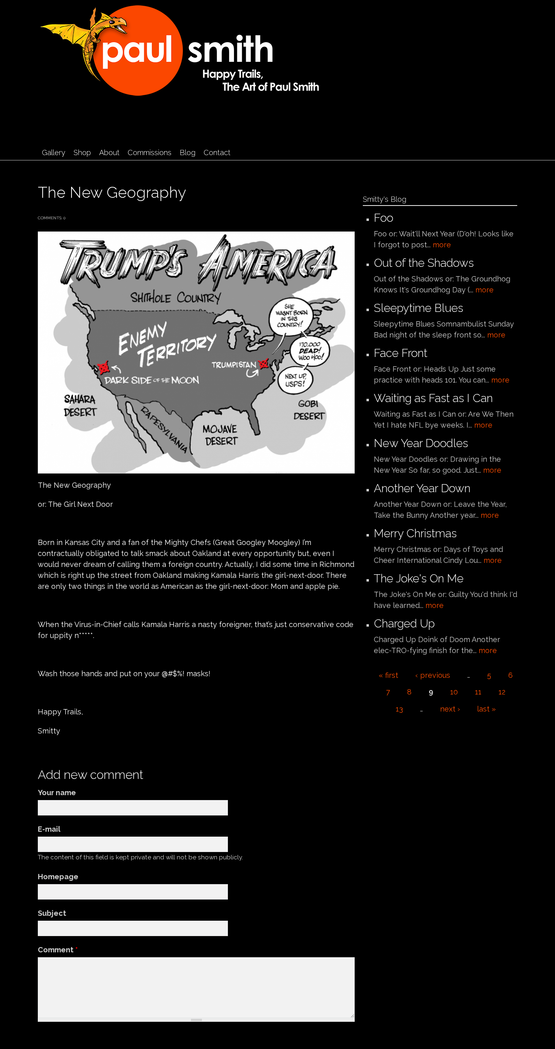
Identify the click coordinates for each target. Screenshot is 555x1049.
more (442, 244)
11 (478, 692)
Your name (57, 792)
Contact (217, 152)
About (109, 152)
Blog (187, 152)
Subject (52, 913)
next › (450, 709)
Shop (82, 152)
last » (486, 709)
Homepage (58, 876)
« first (388, 675)
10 (454, 692)
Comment (58, 949)
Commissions (149, 152)
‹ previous (432, 675)
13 (399, 709)
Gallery (53, 152)
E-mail (49, 829)
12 (502, 692)
